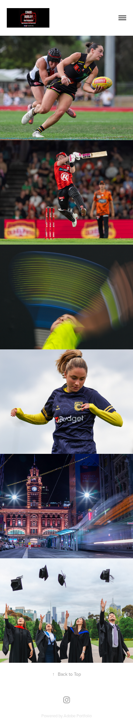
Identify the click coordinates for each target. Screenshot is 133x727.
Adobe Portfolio (78, 716)
